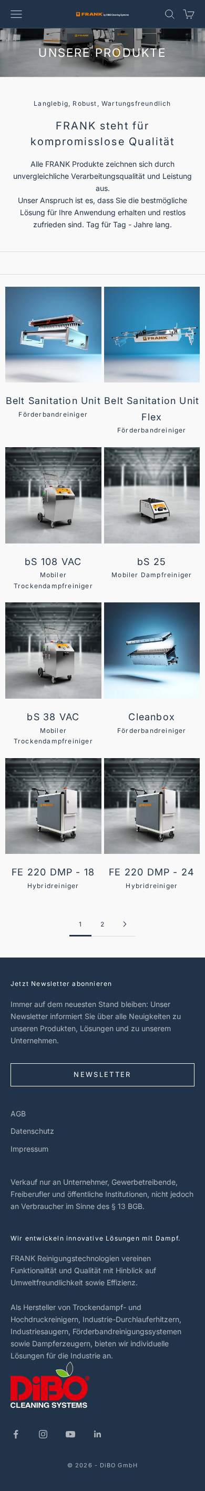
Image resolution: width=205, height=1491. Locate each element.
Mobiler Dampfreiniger (151, 567)
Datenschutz (32, 1130)
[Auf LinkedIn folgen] (98, 1434)
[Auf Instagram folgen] (43, 1434)
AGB (18, 1113)
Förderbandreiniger (53, 406)
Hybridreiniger (53, 878)
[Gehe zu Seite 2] (125, 924)
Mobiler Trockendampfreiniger (53, 573)
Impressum (29, 1148)
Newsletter (102, 1074)
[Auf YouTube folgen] (70, 1434)
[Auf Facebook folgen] (16, 1434)
